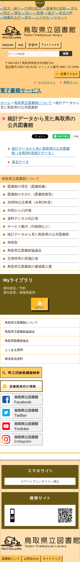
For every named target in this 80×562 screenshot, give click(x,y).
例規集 (12, 242)
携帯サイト (71, 82)
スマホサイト (47, 82)
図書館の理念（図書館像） (27, 186)
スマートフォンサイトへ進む (40, 481)
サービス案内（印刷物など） (29, 226)
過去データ (20, 162)
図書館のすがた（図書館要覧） (31, 194)
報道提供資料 (14, 358)
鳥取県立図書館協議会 (24, 250)
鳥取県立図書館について (33, 103)
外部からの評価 (19, 210)
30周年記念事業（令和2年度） (30, 202)
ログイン (39, 304)
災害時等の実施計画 (22, 258)
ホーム (5, 103)
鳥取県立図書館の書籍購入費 (29, 266)
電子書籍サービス (21, 90)
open (40, 4)
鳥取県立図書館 (40, 32)
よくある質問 (14, 350)
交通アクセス (69, 74)
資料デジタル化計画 (22, 218)
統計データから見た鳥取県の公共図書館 (38, 234)
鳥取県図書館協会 (17, 340)
